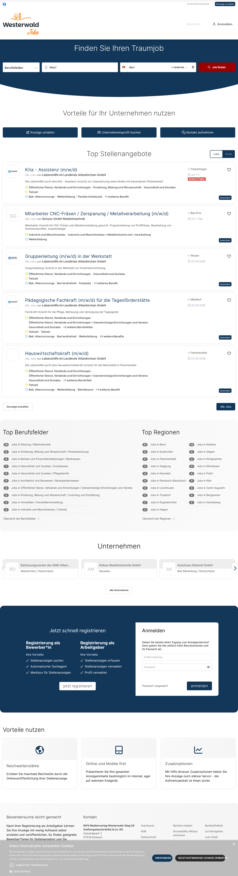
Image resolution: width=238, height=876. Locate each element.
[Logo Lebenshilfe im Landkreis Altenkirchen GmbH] (13, 171)
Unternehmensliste (198, 3)
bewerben (225, 197)
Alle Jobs (30, 174)
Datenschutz (148, 837)
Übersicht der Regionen (156, 518)
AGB (143, 831)
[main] (119, 421)
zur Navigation (214, 831)
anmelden (199, 686)
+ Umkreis (177, 67)
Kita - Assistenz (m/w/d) (51, 169)
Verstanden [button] (163, 858)
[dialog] (119, 858)
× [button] (233, 844)
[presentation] (235, 568)
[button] (193, 67)
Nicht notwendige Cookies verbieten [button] (202, 858)
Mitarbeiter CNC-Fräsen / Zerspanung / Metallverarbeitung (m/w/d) (97, 213)
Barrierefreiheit (214, 825)
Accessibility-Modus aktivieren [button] (185, 833)
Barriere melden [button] (182, 825)
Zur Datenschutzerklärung (74, 858)
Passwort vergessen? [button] (155, 685)
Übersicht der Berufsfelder (20, 518)
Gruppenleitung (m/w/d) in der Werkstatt (68, 256)
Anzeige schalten (225, 4)
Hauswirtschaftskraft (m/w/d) (57, 353)
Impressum (147, 825)
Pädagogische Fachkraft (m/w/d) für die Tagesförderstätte (87, 300)
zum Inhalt (211, 837)
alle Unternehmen (119, 590)
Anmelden (224, 24)
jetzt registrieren (77, 686)
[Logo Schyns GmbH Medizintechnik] (13, 216)
